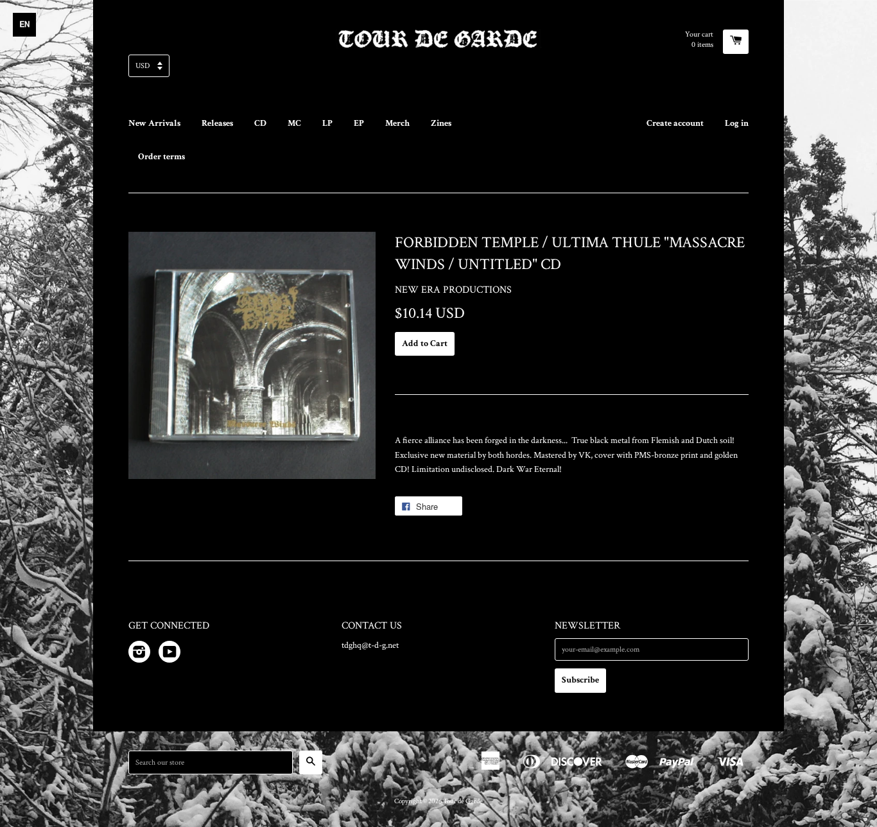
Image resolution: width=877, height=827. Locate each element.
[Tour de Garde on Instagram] (139, 654)
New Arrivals (154, 123)
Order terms (161, 156)
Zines (441, 123)
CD (260, 123)
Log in (737, 123)
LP (327, 123)
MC (294, 123)
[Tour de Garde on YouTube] (169, 654)
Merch (397, 123)
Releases (217, 123)
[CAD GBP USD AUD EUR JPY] (438, 70)
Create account (675, 123)
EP (359, 123)
